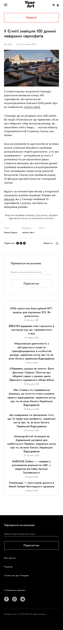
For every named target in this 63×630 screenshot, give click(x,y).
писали (9, 199)
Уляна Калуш (10, 232)
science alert (32, 107)
